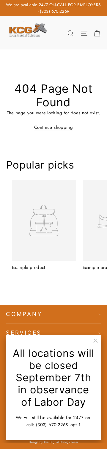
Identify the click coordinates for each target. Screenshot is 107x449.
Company (24, 314)
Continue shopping (53, 127)
